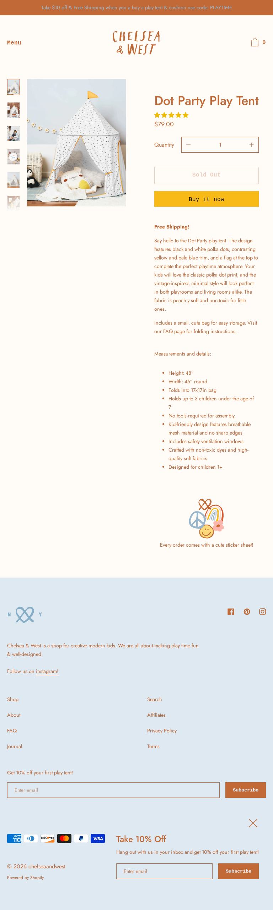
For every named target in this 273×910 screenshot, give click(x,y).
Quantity (164, 145)
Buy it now (206, 199)
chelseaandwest (46, 866)
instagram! (47, 671)
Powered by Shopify (25, 877)
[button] (172, 115)
